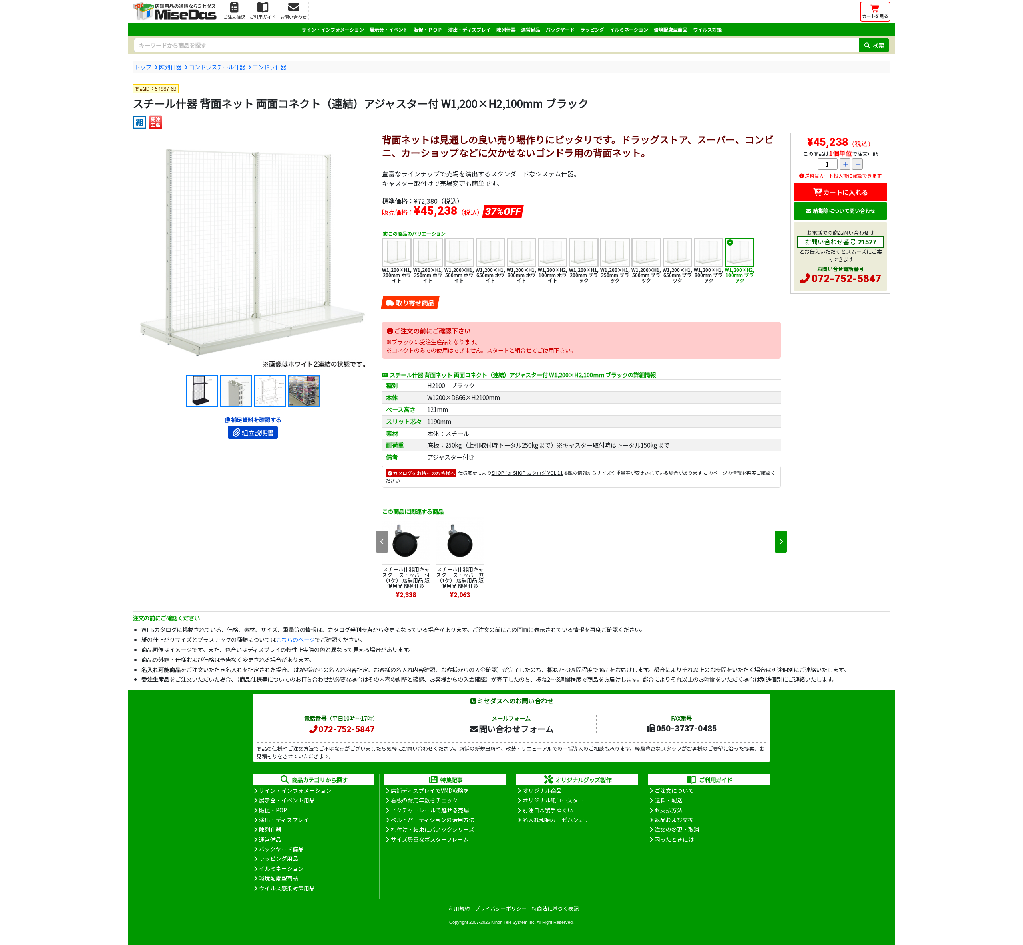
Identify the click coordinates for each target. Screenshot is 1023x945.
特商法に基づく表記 (555, 908)
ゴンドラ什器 (269, 67)
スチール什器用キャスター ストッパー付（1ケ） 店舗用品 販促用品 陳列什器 (406, 577)
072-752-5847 (846, 279)
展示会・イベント (389, 29)
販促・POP (273, 810)
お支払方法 (669, 810)
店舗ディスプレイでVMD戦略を (430, 790)
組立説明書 (258, 432)
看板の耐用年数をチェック (424, 800)
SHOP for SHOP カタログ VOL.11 (527, 473)
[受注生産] (156, 122)
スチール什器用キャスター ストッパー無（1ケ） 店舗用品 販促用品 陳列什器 (460, 577)
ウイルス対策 (707, 29)
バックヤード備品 (281, 849)
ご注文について (674, 790)
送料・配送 (669, 800)
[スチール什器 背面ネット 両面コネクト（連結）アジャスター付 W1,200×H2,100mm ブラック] (252, 252)
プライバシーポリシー (501, 908)
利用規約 (459, 908)
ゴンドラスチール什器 (217, 67)
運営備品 (530, 29)
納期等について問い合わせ (844, 210)
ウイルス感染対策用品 (287, 888)
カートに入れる (845, 192)
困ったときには (674, 839)
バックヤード (560, 29)
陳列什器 (505, 29)
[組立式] (140, 122)
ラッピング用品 (278, 858)
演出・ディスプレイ (469, 29)
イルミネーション (629, 29)
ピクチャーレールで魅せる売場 (430, 810)
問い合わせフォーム (516, 729)
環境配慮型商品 (670, 29)
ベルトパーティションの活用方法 (432, 820)
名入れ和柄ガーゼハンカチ (556, 820)
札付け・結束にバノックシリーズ (432, 829)
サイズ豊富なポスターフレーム (430, 839)
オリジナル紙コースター (553, 800)
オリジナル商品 (542, 790)
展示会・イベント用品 (287, 800)
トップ (143, 67)
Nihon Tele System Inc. (513, 922)
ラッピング (592, 29)
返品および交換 (674, 820)
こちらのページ (295, 639)
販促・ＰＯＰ (428, 29)
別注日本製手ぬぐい (548, 810)
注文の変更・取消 (677, 829)
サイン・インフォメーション (333, 29)
